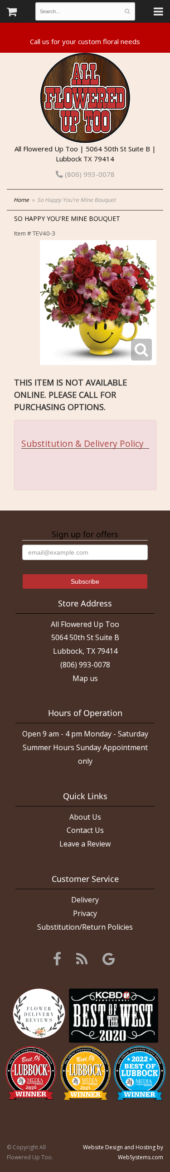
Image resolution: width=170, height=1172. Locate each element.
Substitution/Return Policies (85, 927)
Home (21, 200)
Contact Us (85, 830)
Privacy (85, 913)
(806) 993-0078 (89, 174)
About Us (85, 817)
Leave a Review (85, 844)
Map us (85, 678)
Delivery (85, 900)
